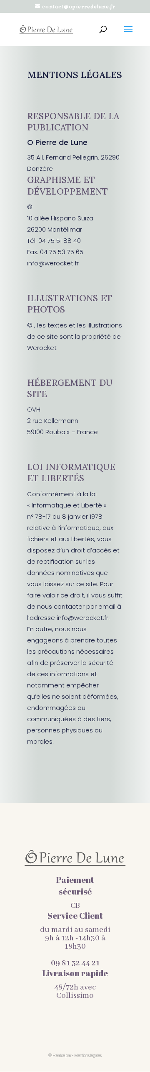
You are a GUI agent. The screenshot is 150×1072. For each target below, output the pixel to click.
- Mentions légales (87, 1055)
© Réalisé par (60, 1055)
